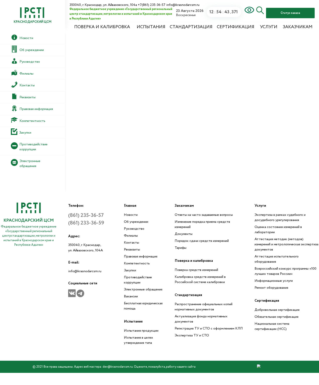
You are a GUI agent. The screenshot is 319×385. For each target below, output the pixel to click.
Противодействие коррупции (138, 280)
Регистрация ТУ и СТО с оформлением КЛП (209, 328)
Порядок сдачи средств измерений (202, 240)
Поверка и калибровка (102, 27)
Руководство (134, 228)
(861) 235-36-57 (86, 215)
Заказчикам (297, 27)
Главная (130, 205)
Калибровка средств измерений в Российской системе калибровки (200, 279)
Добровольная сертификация (277, 309)
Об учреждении (136, 221)
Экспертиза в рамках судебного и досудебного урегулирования (280, 217)
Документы (183, 233)
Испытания (151, 27)
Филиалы (131, 235)
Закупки (130, 270)
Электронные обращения (143, 289)
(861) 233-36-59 (86, 223)
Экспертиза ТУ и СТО (192, 335)
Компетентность (137, 263)
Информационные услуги (274, 280)
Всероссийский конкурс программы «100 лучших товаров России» (285, 271)
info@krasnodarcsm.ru (84, 271)
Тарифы (180, 247)
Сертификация (235, 27)
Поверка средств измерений (196, 269)
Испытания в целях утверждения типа (138, 340)
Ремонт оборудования (271, 287)
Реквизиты (132, 249)
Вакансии (131, 296)
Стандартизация (191, 27)
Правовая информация (140, 256)
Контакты (131, 242)
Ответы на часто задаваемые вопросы (204, 214)
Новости (131, 214)
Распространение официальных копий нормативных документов (203, 307)
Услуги (268, 27)
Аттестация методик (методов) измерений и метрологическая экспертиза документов (286, 244)
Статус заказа (290, 13)
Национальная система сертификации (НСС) (272, 326)
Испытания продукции (141, 330)
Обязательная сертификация (276, 316)
